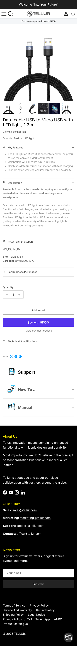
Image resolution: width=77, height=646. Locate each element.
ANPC (58, 619)
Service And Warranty (17, 610)
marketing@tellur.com (35, 518)
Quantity (8, 287)
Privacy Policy (39, 605)
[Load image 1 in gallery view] (38, 62)
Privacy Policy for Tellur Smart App (26, 619)
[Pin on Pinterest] (20, 356)
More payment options (38, 330)
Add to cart (38, 310)
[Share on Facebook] (16, 356)
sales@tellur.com (25, 510)
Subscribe (38, 584)
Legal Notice (36, 614)
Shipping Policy (13, 614)
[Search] (12, 14)
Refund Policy (45, 610)
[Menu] (4, 14)
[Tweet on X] (11, 356)
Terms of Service (14, 605)
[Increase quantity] (20, 294)
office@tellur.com (29, 533)
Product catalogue (15, 624)
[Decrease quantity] (6, 294)
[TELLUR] (38, 14)
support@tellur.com (30, 526)
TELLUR (19, 633)
